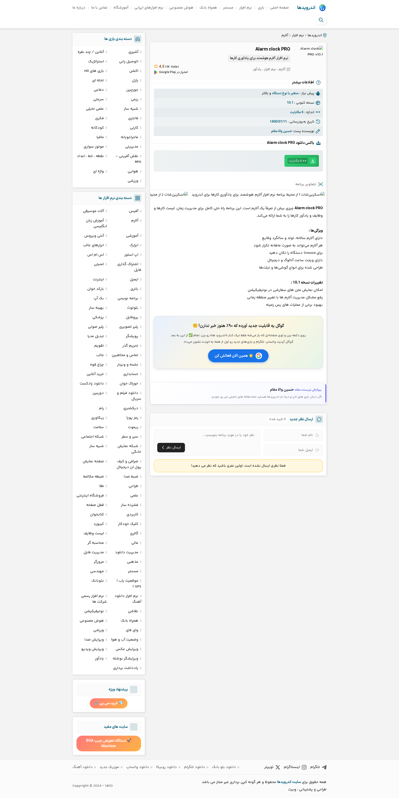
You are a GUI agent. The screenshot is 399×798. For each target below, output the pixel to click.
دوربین (98, 393)
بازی (261, 8)
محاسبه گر (96, 543)
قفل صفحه (95, 505)
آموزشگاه (120, 8)
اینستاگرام (292, 767)
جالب (100, 355)
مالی (134, 543)
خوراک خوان (129, 384)
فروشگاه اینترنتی (90, 496)
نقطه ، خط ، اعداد (90, 156)
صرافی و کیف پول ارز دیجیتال (129, 464)
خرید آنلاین (95, 374)
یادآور (257, 69)
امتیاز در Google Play (173, 72)
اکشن (133, 71)
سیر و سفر (129, 437)
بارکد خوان (95, 289)
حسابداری (130, 374)
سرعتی (98, 99)
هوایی (133, 171)
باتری (134, 289)
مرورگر (99, 562)
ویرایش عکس (127, 649)
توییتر (269, 767)
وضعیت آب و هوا (124, 640)
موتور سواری (94, 147)
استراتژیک (96, 61)
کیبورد (99, 524)
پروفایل (132, 317)
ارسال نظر (173, 447)
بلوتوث (132, 308)
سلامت (98, 427)
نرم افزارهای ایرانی (148, 8)
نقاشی (133, 611)
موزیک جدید (109, 767)
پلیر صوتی (96, 327)
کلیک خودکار (128, 524)
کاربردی (132, 514)
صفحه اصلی (279, 8)
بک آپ (99, 298)
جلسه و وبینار (127, 365)
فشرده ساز (129, 505)
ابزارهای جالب (93, 245)
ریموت (133, 427)
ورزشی (133, 181)
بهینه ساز (96, 308)
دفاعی (99, 90)
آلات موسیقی (93, 211)
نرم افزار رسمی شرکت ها (94, 599)
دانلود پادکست (92, 384)
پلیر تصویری (128, 327)
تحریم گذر (130, 346)
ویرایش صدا (94, 640)
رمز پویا (132, 418)
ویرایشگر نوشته (125, 659)
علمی (134, 496)
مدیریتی (131, 147)
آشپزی (133, 52)
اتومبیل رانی (128, 61)
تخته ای (98, 80)
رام (101, 408)
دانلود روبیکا (166, 767)
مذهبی (132, 562)
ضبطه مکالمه (93, 477)
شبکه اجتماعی (92, 437)
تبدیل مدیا (96, 336)
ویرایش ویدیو (92, 649)
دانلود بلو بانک (224, 767)
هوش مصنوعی (181, 8)
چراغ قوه (97, 365)
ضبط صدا (131, 477)
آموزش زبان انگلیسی (96, 223)
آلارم (284, 35)
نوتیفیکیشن (94, 611)
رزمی (134, 99)
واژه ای (98, 171)
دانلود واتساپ (137, 767)
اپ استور (131, 255)
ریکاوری (97, 418)
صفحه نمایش (93, 461)
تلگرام (315, 767)
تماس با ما (99, 8)
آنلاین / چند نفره (91, 52)
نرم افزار (245, 8)
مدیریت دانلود (126, 552)
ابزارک (134, 245)
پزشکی (98, 317)
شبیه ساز (131, 109)
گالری (134, 533)
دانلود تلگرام (194, 767)
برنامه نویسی (128, 298)
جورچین (132, 90)
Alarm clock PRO (272, 49)
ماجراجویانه (129, 137)
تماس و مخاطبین (125, 355)
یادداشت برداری (125, 668)
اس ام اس (95, 255)
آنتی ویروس (94, 236)
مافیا (100, 137)
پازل (135, 80)
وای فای (132, 630)
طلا (101, 486)
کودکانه (97, 128)
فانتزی (133, 118)
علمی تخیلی (95, 109)
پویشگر (132, 336)
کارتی (134, 128)
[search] (321, 20)
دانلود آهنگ (83, 767)
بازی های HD (94, 71)
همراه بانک (208, 8)
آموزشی (132, 236)
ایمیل (134, 279)
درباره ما (79, 8)
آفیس (133, 211)
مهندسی (97, 571)
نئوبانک (97, 581)
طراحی (133, 486)
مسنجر (228, 8)
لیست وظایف (94, 533)
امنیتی (99, 264)
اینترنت (98, 279)
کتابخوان (97, 514)
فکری (99, 118)
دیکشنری (130, 408)
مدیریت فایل (94, 552)
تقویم (99, 346)
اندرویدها (306, 7)
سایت (296, 782)
